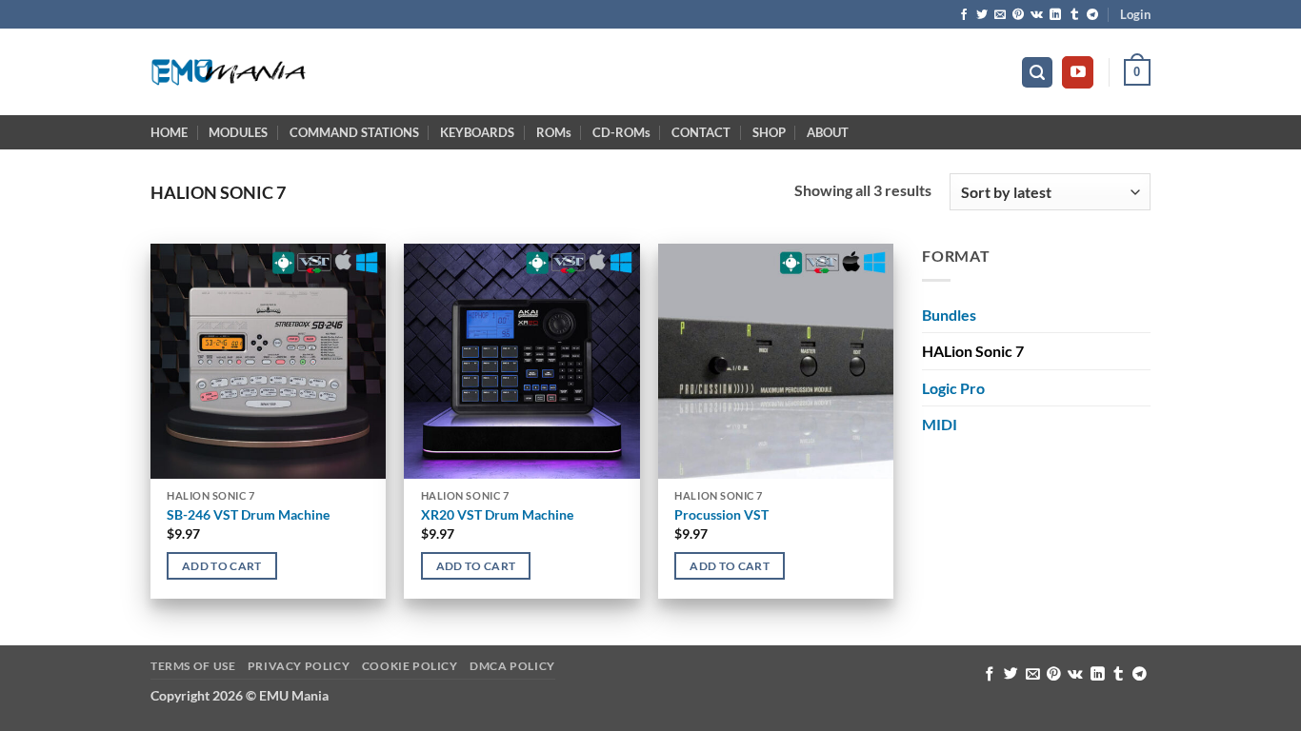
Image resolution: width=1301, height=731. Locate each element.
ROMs (553, 132)
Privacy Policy (299, 666)
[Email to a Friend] (1000, 15)
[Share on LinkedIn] (1055, 15)
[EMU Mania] (229, 72)
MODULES (238, 132)
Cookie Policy (410, 666)
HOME (169, 132)
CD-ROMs (621, 132)
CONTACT (701, 132)
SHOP (769, 132)
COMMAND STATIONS (354, 132)
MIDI (939, 424)
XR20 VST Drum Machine (497, 514)
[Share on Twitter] (982, 15)
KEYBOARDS (477, 132)
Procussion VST (721, 514)
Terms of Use (192, 666)
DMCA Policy (512, 666)
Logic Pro (953, 388)
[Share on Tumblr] (1074, 15)
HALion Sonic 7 (973, 351)
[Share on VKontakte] (1037, 15)
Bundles (949, 315)
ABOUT (828, 132)
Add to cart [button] (222, 566)
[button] (1135, 14)
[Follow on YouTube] (1077, 72)
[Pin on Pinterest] (1018, 15)
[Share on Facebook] (964, 15)
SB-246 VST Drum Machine (248, 514)
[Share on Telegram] (1092, 15)
